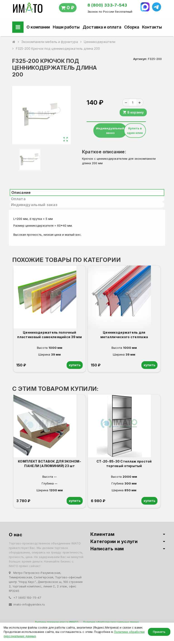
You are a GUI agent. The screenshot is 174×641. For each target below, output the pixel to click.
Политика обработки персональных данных (111, 622)
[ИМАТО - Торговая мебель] (27, 8)
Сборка (131, 27)
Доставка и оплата (102, 27)
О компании (38, 27)
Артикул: (140, 59)
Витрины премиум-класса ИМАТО (56, 622)
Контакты (152, 27)
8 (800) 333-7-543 (107, 5)
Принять (159, 632)
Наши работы (66, 27)
